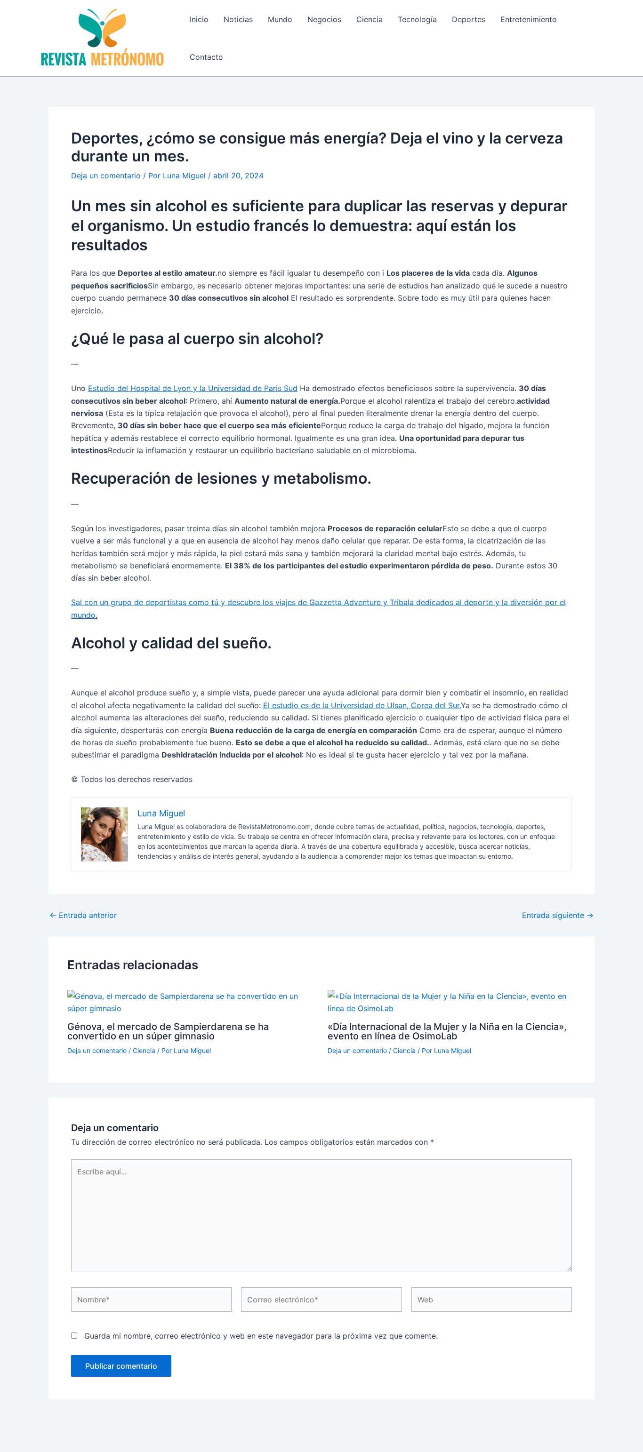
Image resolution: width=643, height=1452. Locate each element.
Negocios (324, 19)
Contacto (206, 57)
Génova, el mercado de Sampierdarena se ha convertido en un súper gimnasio (168, 1031)
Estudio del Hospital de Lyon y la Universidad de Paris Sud (192, 388)
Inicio (199, 19)
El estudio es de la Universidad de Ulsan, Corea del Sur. (362, 705)
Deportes (468, 19)
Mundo (280, 19)
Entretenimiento (528, 19)
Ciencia (369, 19)
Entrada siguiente (558, 915)
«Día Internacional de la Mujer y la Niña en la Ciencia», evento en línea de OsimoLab (447, 1031)
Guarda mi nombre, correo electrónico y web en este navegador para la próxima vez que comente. (261, 1335)
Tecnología (417, 19)
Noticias (238, 19)
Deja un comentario (106, 175)
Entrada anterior (83, 915)
